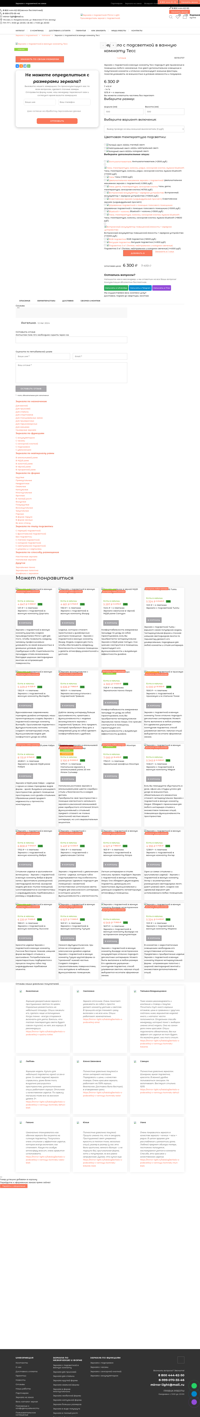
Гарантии (21, 1376)
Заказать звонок (179, 12)
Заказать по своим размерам (40, 59)
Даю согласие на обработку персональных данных (54, 111)
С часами (20, 441)
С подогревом (23, 447)
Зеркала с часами (99, 1367)
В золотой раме (24, 463)
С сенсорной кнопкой (27, 443)
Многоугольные (24, 492)
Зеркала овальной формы (66, 1385)
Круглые (20, 477)
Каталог (20, 30)
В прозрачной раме (26, 469)
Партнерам (22, 1393)
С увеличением (23, 450)
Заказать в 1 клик (164, 251)
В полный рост (24, 499)
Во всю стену (23, 523)
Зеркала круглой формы (65, 1380)
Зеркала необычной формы (67, 1396)
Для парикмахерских (26, 424)
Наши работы (118, 30)
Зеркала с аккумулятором (104, 1376)
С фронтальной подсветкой (31, 534)
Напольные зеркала (26, 559)
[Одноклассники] (21, 66)
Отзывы (20, 1384)
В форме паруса (24, 517)
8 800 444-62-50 (11, 10)
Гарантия (81, 30)
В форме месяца (24, 520)
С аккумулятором (25, 438)
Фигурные (21, 501)
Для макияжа (22, 427)
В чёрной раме (23, 466)
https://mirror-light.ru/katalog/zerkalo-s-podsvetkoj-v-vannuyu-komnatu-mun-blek (160, 1163)
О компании (37, 30)
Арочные (20, 495)
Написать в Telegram (140, 288)
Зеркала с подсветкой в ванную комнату (66, 1366)
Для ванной (22, 405)
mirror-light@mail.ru (13, 16)
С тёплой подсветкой (28, 540)
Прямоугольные (24, 480)
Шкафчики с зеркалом (27, 573)
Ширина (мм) (110, 107)
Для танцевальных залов (29, 418)
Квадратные (22, 483)
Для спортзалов (24, 415)
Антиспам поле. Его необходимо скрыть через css (42, 335)
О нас (18, 1367)
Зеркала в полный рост (65, 1413)
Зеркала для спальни (63, 1376)
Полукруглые (22, 504)
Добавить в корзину (138, 254)
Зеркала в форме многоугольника (61, 1390)
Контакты (136, 30)
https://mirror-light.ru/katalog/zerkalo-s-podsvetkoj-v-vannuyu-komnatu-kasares (160, 1043)
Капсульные (22, 489)
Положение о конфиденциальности (27, 1407)
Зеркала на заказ (133, 3)
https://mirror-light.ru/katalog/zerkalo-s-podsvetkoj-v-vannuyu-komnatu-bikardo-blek (103, 1163)
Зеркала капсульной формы (67, 1400)
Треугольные (22, 511)
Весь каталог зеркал (27, 1402)
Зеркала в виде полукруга (66, 1409)
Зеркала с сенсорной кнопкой (105, 1371)
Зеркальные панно (25, 567)
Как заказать (98, 30)
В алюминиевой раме (27, 457)
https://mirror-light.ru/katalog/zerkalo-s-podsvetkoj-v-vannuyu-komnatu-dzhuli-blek (46, 1105)
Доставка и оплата (59, 30)
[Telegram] (25, 66)
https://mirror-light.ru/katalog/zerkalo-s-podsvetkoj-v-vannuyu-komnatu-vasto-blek (45, 1160)
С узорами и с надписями (28, 549)
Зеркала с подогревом (101, 1363)
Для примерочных (25, 421)
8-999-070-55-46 (11, 13)
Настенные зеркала (26, 556)
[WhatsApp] (28, 66)
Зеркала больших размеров (67, 1404)
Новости (20, 1380)
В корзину (25, 623)
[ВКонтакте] (17, 66)
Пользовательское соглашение (26, 1414)
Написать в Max (161, 288)
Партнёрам (116, 3)
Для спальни (22, 412)
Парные (20, 514)
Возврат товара (152, 3)
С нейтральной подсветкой (31, 546)
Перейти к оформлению (13, 1186)
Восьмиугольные (24, 508)
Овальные (21, 486)
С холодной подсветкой (28, 543)
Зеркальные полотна (27, 570)
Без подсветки (24, 537)
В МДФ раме (22, 460)
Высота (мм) (152, 107)
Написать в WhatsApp (116, 288)
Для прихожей (23, 408)
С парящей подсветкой (28, 530)
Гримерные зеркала (26, 430)
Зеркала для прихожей (64, 1372)
